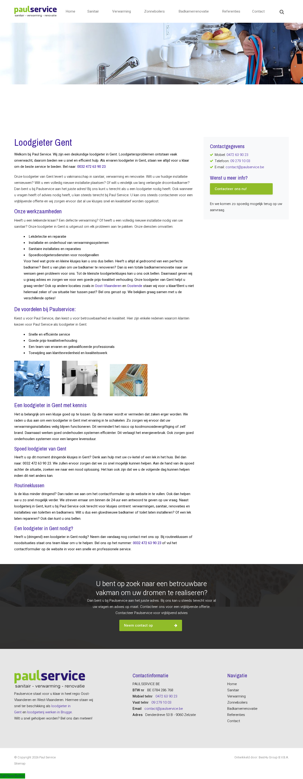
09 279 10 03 (240, 161)
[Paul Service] (35, 11)
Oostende (134, 285)
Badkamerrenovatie (193, 11)
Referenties (231, 11)
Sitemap (20, 763)
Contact (258, 11)
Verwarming (121, 11)
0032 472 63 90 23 (147, 543)
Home (70, 11)
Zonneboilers (154, 11)
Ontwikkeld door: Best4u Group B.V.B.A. (261, 757)
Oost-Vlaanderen (108, 285)
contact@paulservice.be (245, 167)
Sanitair (93, 11)
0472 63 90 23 (237, 154)
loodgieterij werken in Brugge (49, 712)
